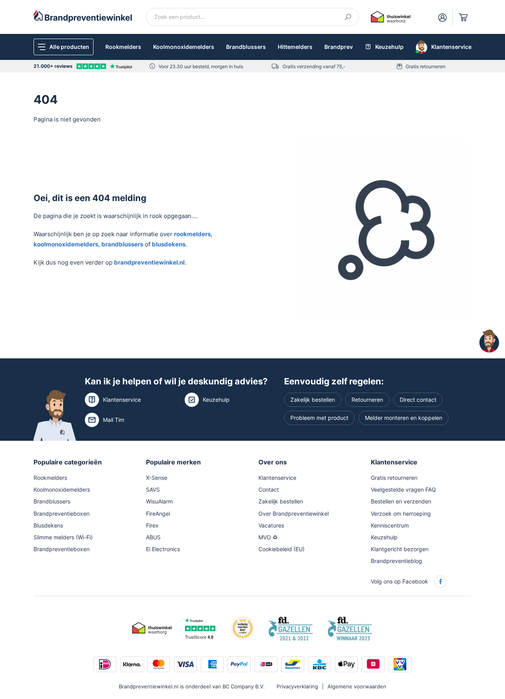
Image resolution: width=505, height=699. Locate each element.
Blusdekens (48, 525)
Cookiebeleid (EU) (281, 549)
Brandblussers (246, 46)
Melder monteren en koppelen (403, 417)
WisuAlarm (159, 501)
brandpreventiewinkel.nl (149, 262)
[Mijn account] (442, 17)
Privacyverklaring (297, 686)
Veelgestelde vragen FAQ (403, 489)
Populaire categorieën (68, 462)
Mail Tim (113, 419)
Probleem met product (319, 417)
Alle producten (69, 46)
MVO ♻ (268, 537)
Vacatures (271, 525)
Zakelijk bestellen (312, 399)
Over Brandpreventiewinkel (293, 513)
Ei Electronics (163, 549)
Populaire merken (173, 462)
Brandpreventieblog (396, 560)
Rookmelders (123, 46)
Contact (268, 489)
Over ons (272, 462)
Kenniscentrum (390, 525)
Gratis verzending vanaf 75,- (314, 66)
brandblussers (122, 244)
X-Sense (156, 477)
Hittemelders (295, 46)
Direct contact (418, 399)
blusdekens (168, 244)
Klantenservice (122, 399)
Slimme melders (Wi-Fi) (63, 537)
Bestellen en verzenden (401, 501)
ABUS (153, 537)
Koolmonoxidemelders (183, 46)
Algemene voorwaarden (356, 686)
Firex (152, 525)
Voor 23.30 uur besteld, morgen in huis (201, 66)
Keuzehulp (216, 399)
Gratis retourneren (425, 66)
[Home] (83, 15)
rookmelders (192, 234)
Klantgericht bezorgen (399, 549)
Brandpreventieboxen (62, 513)
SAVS (153, 489)
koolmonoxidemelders (66, 244)
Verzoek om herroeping (401, 513)
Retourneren (367, 399)
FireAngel (158, 513)
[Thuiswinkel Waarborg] (390, 16)
